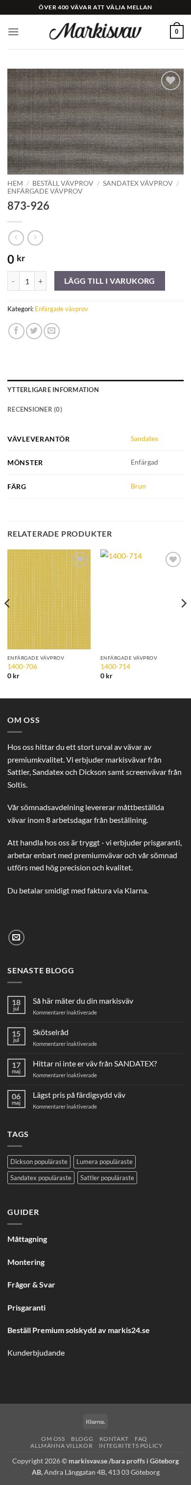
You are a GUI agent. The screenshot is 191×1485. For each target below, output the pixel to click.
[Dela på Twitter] (34, 331)
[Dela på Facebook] (16, 331)
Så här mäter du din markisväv (83, 1000)
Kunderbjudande (36, 1352)
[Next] (183, 622)
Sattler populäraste (107, 1178)
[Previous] (8, 622)
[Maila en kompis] (52, 331)
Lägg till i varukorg (109, 280)
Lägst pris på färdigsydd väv (79, 1094)
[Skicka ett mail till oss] (16, 938)
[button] (13, 32)
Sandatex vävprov (138, 183)
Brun (138, 486)
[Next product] (16, 238)
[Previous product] (35, 238)
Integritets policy (131, 1445)
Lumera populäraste (104, 1161)
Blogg (82, 1438)
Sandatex (144, 438)
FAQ (141, 1438)
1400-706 (22, 666)
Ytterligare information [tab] (53, 390)
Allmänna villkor (61, 1445)
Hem (15, 183)
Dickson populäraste (39, 1161)
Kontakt (114, 1438)
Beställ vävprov (63, 183)
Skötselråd (51, 1032)
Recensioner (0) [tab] (34, 409)
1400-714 (115, 666)
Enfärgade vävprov (45, 191)
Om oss (53, 1438)
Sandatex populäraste (41, 1178)
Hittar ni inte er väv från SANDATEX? (95, 1063)
